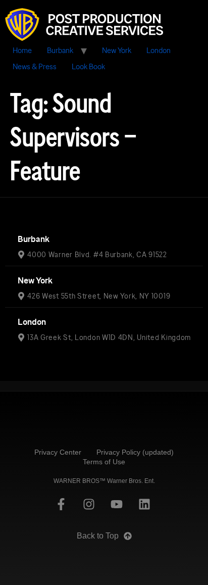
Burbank (60, 50)
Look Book (88, 66)
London (158, 50)
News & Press (35, 66)
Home (22, 50)
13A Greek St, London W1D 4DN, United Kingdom (109, 337)
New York (116, 50)
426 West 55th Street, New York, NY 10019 (98, 296)
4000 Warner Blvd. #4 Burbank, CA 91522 (97, 255)
